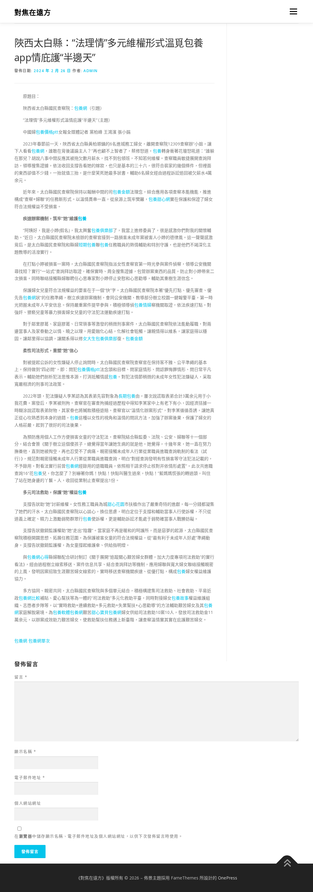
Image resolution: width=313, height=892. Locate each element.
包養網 (80, 108)
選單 (292, 11)
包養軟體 (61, 612)
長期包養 (126, 396)
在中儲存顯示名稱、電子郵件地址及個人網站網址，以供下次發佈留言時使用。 (98, 836)
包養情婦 (142, 305)
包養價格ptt (47, 132)
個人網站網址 (27, 803)
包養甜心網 (159, 199)
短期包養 (87, 245)
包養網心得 (38, 557)
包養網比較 (29, 598)
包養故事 (180, 598)
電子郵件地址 (29, 777)
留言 (20, 677)
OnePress (227, 878)
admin (90, 70)
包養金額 (121, 192)
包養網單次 (39, 641)
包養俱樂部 (102, 230)
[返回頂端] (287, 863)
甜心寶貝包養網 (106, 612)
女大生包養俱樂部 (100, 338)
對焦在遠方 (32, 12)
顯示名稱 (25, 751)
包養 (157, 151)
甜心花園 (115, 504)
